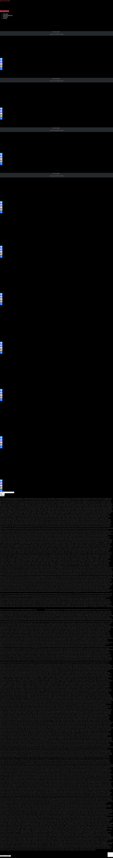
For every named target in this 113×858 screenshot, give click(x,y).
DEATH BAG (3, 571)
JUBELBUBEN (93, 662)
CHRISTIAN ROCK (87, 550)
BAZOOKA (2, 525)
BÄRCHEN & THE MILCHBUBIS (50, 522)
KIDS (12, 668)
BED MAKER (86, 525)
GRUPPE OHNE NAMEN (41, 635)
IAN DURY (25, 649)
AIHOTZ (108, 504)
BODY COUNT (34, 535)
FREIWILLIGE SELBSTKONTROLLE (57, 619)
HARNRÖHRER (57, 639)
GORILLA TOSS (12, 632)
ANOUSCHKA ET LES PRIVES (53, 512)
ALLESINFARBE (72, 507)
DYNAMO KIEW (54, 593)
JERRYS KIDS (3, 659)
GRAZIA (6, 634)
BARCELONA (43, 523)
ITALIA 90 (3, 655)
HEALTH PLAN (20, 641)
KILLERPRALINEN (50, 668)
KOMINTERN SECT (70, 672)
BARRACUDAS (52, 523)
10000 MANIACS (53, 499)
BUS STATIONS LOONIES (29, 542)
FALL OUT (61, 609)
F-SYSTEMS (94, 606)
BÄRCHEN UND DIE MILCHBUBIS (67, 522)
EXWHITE (66, 606)
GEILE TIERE (77, 625)
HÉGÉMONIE (86, 641)
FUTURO (13, 623)
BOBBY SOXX (9, 535)
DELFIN (70, 573)
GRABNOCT (46, 632)
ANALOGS (21, 509)
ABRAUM (46, 501)
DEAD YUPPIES (99, 570)
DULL (91, 591)
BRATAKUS (29, 538)
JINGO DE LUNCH (21, 660)
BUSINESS (21, 542)
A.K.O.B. (90, 499)
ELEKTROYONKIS (4, 599)
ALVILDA (45, 508)
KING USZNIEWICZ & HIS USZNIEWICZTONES (86, 669)
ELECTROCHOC (53, 598)
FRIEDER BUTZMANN (92, 619)
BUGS (62, 541)
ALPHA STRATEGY (90, 507)
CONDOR (101, 557)
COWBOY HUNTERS (19, 562)
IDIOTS (55, 649)
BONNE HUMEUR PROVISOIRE (101, 535)
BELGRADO (29, 526)
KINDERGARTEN (104, 668)
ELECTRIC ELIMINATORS (6, 598)
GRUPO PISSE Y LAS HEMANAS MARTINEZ (14, 635)
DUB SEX (75, 591)
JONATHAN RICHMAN (24, 662)
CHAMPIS (50, 548)
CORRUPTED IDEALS (47, 560)
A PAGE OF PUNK (72, 513)
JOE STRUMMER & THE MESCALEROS (41, 660)
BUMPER (89, 541)
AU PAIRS (41, 519)
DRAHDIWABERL (54, 590)
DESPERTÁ (62, 577)
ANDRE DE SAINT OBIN (96, 509)
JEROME (110, 657)
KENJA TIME (56, 667)
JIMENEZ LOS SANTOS (104, 659)
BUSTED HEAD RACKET (40, 542)
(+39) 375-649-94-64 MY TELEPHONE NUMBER (11, 498)
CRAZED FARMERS (94, 562)
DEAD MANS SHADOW (67, 570)
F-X (98, 606)
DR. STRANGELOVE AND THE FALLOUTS (14, 590)
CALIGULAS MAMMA (49, 543)
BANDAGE (2, 523)
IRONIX (51, 653)
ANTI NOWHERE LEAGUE (17, 513)
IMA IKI (18, 650)
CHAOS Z (84, 548)
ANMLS (93, 511)
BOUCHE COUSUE (52, 536)
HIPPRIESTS (92, 643)
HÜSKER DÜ (36, 648)
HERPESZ (110, 642)
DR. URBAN (42, 590)
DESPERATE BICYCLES (55, 577)
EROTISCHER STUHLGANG (16, 603)
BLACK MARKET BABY (107, 531)
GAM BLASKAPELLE (92, 623)
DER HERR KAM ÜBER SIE (99, 574)
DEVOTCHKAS (30, 578)
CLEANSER (89, 553)
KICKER (109, 667)
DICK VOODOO (75, 578)
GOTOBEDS (19, 632)
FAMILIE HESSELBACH (85, 609)
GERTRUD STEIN (82, 627)
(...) (23, 498)
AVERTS (21, 520)
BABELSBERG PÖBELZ (75, 520)
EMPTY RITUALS (16, 600)
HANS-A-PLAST (19, 639)
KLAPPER (56, 671)
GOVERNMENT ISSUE (34, 632)
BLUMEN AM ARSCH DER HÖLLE (72, 534)
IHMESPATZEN (109, 649)
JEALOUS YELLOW (25, 657)
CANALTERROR (103, 543)
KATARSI (103, 665)
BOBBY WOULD (16, 535)
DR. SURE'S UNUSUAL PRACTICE (31, 590)
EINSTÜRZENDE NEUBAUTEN (20, 596)
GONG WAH (70, 631)
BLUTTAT (110, 534)
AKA (18, 505)
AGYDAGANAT (92, 504)
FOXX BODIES (16, 618)
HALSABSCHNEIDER (61, 638)
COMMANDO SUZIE (37, 557)
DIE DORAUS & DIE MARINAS (65, 580)
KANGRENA (12, 665)
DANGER (76, 567)
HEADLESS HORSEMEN (11, 641)
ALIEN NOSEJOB (29, 507)
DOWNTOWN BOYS (65, 588)
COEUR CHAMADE (105, 555)
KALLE (71, 664)
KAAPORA (41, 664)
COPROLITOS (25, 560)
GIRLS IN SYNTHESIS (96, 628)
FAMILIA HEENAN (76, 609)
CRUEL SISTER (34, 564)
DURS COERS (9, 593)
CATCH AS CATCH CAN (35, 546)
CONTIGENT (61, 559)
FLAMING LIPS (16, 615)
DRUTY (32, 591)
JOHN (51, 660)
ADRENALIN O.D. (74, 502)
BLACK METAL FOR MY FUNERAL (8, 532)
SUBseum (5, 16)
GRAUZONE (87, 632)
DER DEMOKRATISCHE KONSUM (71, 574)
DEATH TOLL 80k (40, 571)
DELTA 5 (81, 573)
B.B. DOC (57, 520)
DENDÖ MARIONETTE (31, 574)
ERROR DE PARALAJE (31, 603)
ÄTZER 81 (9, 504)
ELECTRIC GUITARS (24, 598)
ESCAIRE (40, 603)
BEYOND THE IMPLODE (61, 528)
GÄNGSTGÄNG (56, 623)
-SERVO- (36, 498)
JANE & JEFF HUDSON (49, 656)
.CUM (39, 498)
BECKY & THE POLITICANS (59, 525)
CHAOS (75, 548)
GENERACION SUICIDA (15, 627)
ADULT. (80, 502)
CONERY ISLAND (4, 559)
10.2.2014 (3, 260)
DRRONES (19, 591)
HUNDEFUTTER (81, 648)
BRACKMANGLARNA (12, 538)
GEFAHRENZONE (54, 625)
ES (36, 603)
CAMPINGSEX (88, 543)
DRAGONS (47, 590)
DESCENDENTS (3, 577)
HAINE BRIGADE (33, 638)
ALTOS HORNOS (33, 508)
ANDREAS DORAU (69, 509)
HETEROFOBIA (17, 643)
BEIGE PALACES (8, 526)
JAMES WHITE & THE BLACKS (37, 656)
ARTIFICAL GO (7, 516)
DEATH (110, 570)
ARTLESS (26, 516)
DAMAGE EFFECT (50, 567)
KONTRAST (41, 673)
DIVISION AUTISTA (7, 587)
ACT (99, 501)
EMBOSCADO (76, 599)
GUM (12, 636)
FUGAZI (79, 621)
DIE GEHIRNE (100, 580)
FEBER (16, 612)
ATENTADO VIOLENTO (41, 518)
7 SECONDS (57, 498)
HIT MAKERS (17, 645)
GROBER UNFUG (82, 634)
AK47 (15, 505)
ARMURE (54, 515)
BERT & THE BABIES (97, 526)
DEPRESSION (47, 574)
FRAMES (51, 618)
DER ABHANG (54, 574)
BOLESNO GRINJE (72, 535)
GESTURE (89, 627)
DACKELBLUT (105, 566)
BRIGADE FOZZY (4, 539)
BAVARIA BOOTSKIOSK (105, 523)
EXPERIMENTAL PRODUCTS (105, 605)
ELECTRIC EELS (106, 596)
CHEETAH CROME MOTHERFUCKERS (80, 549)
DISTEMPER (89, 585)
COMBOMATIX (3, 557)
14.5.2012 (3, 356)
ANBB (46, 509)
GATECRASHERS (89, 624)
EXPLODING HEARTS (5, 606)
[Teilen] (56, 69)
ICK (42, 649)
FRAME (47, 618)
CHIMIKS (19, 550)
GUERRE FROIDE (87, 635)
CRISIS (69, 563)
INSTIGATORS (77, 652)
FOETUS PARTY (33, 617)
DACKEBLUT (99, 566)
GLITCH (36, 629)
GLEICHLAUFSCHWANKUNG (21, 629)
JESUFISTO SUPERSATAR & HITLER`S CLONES (37, 659)
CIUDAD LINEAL (44, 553)
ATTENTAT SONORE (93, 518)
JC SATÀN (13, 657)
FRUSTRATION (13, 621)
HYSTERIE (12, 649)
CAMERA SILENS (70, 543)
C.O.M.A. (16, 543)
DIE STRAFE (39, 583)
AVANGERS (2, 520)
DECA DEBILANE (79, 571)
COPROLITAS (19, 560)
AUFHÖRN (19, 519)
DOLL (53, 587)
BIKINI (60, 529)
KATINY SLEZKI (3, 667)
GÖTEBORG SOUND (86, 629)
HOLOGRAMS (96, 645)
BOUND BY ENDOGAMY (62, 536)
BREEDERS (56, 538)
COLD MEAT (19, 556)
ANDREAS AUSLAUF (59, 509)
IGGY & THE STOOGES (69, 649)
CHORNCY (51, 550)
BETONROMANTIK (45, 528)
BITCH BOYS (18, 531)
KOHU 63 (51, 672)
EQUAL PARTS (98, 600)
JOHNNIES (76, 660)
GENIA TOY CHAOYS (33, 627)
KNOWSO (28, 672)
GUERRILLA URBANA (96, 635)
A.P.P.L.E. (94, 499)
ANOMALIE (33, 512)
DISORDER (80, 585)
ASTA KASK (2, 518)
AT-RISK (14, 518)
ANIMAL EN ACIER (71, 511)
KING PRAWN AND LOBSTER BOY (68, 669)
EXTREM (49, 606)
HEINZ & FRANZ (9, 642)
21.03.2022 (4, 122)
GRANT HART (66, 632)
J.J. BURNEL (37, 655)
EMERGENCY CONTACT (94, 599)
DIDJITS (86, 578)
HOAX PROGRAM (36, 645)
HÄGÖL (8, 638)
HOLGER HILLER (48, 645)
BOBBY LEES (3, 535)
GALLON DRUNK (71, 623)
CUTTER (41, 566)
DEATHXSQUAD (58, 571)
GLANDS (7, 629)
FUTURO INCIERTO (20, 623)
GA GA (65, 623)
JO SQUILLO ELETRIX (55, 662)
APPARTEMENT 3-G (105, 513)
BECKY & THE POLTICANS (71, 525)
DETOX (87, 577)
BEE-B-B (91, 525)
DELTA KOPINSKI (87, 573)
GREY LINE (24, 634)
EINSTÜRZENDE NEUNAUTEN (64, 596)
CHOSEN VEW (57, 550)
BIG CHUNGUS (26, 529)
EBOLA (15, 595)
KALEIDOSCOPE (65, 664)
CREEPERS (2, 563)
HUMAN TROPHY (68, 648)
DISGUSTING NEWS (68, 585)
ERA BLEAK (104, 600)
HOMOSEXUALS (3, 646)
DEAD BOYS (15, 570)
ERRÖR (24, 603)
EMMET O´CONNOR (105, 599)
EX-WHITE (52, 605)
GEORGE (60, 627)
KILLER (19, 668)
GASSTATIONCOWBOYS (71, 624)
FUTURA (106, 621)
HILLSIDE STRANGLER (76, 643)
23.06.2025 (4, 26)
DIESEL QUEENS (32, 583)
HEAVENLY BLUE (63, 641)
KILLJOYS (75, 668)
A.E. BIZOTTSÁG (77, 499)
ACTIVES (5, 502)
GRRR (108, 634)
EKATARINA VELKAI (81, 596)
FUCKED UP (29, 621)
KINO (10, 671)
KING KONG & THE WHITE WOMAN (22, 669)
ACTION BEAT (103, 501)
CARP (43, 545)
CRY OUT (47, 564)
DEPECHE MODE (40, 574)
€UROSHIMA (34, 605)
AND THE (2, 511)
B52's (64, 520)
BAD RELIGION (20, 522)
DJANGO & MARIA (16, 587)
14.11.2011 (4, 404)
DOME (56, 587)
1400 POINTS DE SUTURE (41, 499)
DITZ (110, 585)
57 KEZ (99, 498)
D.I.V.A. (69, 566)
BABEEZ (67, 520)
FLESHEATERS (69, 615)
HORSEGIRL (67, 646)
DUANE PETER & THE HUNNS (65, 591)
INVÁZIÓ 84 (29, 653)
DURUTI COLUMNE (17, 593)
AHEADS (98, 504)
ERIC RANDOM (57, 602)
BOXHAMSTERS (85, 536)
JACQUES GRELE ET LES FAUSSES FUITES (83, 655)
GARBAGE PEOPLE (11, 624)
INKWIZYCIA (33, 652)
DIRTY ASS (94, 584)
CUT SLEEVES (35, 566)
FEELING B (30, 612)
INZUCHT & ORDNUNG (38, 653)
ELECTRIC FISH (15, 598)
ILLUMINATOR (13, 650)
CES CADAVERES (8, 548)
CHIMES (15, 550)
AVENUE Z (17, 520)
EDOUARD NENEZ (69, 595)
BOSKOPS (31, 536)
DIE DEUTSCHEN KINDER (53, 580)
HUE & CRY (29, 648)
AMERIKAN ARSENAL (67, 508)
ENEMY (34, 600)
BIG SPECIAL (41, 529)
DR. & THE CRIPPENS (77, 588)
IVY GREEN (21, 655)
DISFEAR (62, 585)
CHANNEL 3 (70, 548)
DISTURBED (106, 585)
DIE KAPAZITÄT (41, 581)
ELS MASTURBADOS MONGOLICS (36, 599)
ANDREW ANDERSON (107, 509)
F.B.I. (100, 606)
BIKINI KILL (77, 529)
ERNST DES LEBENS (4, 603)
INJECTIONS (26, 652)
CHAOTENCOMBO (91, 548)
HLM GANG (28, 645)
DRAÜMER (64, 590)
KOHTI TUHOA (45, 672)
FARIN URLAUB (32, 611)
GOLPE (61, 631)
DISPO (84, 585)
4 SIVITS (49, 498)
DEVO (25, 578)
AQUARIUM (7, 515)
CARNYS (40, 545)
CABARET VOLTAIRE (24, 543)
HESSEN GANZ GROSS (8, 643)
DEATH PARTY (15, 571)
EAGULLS (81, 593)
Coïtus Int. (9, 556)
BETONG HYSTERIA (36, 528)
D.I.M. (65, 566)
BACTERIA (97, 520)
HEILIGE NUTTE (93, 641)
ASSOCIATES (104, 516)
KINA (99, 668)
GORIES (99, 631)
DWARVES (42, 593)
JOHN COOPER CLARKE (58, 660)
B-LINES (52, 520)
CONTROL (96, 559)
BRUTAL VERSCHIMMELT (21, 541)
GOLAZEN (31, 631)
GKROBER (2, 629)
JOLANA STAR (16, 662)
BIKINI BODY (65, 529)
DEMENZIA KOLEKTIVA (5, 574)
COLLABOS (67, 556)
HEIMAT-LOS (105, 641)
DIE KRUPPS (65, 581)
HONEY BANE (11, 646)
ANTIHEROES (3, 513)
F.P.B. (1, 609)
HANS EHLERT (27, 639)
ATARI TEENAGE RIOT (30, 518)
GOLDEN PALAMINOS (39, 631)
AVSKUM (32, 520)
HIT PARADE (23, 645)
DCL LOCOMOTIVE (95, 569)
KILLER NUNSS (41, 668)
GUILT (1, 636)
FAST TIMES (68, 611)
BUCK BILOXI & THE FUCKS (49, 541)
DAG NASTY (18, 567)
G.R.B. (42, 623)
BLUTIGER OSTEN (98, 534)
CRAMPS (51, 562)
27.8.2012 (3, 308)
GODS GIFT (79, 629)
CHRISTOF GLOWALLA (97, 550)
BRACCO (5, 538)
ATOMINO (67, 518)
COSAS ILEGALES (66, 560)
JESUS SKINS (86, 659)
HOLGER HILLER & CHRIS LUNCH (59, 645)
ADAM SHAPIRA (32, 502)
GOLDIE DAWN (56, 631)
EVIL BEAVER (40, 605)
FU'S (25, 621)
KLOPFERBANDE (4, 672)
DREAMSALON (75, 590)
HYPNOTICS (101, 648)
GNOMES (71, 629)
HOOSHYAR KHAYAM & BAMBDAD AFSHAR (32, 646)
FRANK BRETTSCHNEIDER (71, 618)
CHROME (7, 552)
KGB (104, 667)
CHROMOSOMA (13, 552)
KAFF (53, 664)
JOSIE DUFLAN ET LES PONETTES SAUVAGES (40, 662)
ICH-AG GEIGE (33, 649)
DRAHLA (60, 590)
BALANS (103, 522)
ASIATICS (64, 516)
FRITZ (99, 619)
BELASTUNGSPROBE (16, 526)
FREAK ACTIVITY (17, 619)
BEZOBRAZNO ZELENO (72, 528)
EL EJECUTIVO (81, 598)
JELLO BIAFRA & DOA (42, 657)
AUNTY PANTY (35, 519)
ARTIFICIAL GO (14, 516)
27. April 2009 (5, 451)
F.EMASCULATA (109, 606)
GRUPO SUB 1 (27, 635)
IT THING (17, 655)
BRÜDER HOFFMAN (73, 539)
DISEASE (57, 585)
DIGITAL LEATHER (37, 584)
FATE (89, 611)
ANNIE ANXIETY (27, 512)
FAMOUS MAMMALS (9, 611)
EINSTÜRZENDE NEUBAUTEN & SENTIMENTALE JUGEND (44, 596)
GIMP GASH (52, 628)
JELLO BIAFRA (33, 657)
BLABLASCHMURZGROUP (40, 531)
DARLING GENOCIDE (108, 567)
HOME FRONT (102, 645)
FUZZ (26, 623)
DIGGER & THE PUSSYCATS (26, 584)
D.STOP (83, 566)
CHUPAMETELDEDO (59, 552)
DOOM (97, 587)
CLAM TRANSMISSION (76, 553)
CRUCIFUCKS (28, 564)
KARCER (51, 665)
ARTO (30, 516)
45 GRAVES (88, 498)
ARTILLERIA (21, 516)
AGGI (55, 504)
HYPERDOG (96, 648)
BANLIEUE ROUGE (19, 523)
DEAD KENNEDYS (50, 570)
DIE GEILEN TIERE (107, 580)
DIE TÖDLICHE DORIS (62, 583)
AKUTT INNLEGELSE (26, 505)
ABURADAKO (60, 501)
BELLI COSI (40, 526)
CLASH (84, 553)
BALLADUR (108, 522)
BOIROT (59, 535)
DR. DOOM (84, 588)
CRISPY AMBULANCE (83, 563)
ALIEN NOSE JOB (21, 507)
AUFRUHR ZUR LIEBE (27, 519)
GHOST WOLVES (10, 628)
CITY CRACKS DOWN (30, 553)
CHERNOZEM (102, 549)
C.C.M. (99, 542)
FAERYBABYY (23, 609)
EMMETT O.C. (3, 600)
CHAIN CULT (17, 548)
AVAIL (109, 519)
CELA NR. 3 (95, 546)
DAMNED (60, 567)
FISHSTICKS (79, 614)
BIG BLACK (4, 530)
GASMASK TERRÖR (55, 624)
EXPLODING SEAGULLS (15, 606)
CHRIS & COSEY (64, 550)
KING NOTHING (42, 669)
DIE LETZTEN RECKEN (83, 581)
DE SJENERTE (25, 577)
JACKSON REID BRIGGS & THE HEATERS (64, 655)
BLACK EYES (84, 531)
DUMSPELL (103, 591)
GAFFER (62, 623)
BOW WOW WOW (78, 536)
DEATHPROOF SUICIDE (30, 571)
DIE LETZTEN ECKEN (73, 581)
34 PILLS (73, 498)
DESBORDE (109, 576)
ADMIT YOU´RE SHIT (50, 502)
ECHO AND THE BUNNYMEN (36, 595)
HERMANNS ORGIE (98, 642)
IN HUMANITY (20, 652)
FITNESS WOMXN (91, 614)
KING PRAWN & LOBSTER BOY (53, 669)
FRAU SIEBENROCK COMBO (6, 619)
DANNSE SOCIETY (93, 567)
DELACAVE (65, 573)
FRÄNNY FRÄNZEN (40, 618)
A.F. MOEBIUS (85, 499)
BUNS (106, 541)
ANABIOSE (9, 509)
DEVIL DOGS (11, 578)
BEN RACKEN (47, 526)
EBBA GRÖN (11, 595)
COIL (5, 556)
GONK (74, 631)
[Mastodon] (56, 61)
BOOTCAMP (3, 536)
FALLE (56, 609)
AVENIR (12, 520)
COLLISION (89, 556)
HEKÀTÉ (23, 642)
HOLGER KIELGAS (72, 645)
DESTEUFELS (69, 577)
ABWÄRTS (67, 501)
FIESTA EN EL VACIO (34, 614)
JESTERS (13, 659)
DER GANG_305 (89, 574)
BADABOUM (103, 520)
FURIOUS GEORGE (100, 621)
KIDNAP (9, 668)
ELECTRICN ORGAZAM (34, 598)
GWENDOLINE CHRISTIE (81, 636)
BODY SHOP (46, 535)
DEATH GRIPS (9, 571)
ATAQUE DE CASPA (20, 518)
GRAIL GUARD (52, 632)
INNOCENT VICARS (46, 652)
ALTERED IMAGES (4, 508)
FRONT (111, 619)
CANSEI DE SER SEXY (5, 545)
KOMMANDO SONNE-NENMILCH (81, 672)
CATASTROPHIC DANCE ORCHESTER (20, 546)
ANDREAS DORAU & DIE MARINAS (83, 509)
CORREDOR (39, 560)
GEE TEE (37, 625)
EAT (3, 595)
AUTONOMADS (94, 519)
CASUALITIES (107, 545)
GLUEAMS (66, 629)
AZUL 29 (48, 520)
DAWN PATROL (82, 569)
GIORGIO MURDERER (71, 628)
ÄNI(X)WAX (89, 502)
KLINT (100, 671)
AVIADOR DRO (26, 520)
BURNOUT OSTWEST (7, 542)
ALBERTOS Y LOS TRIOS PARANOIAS (74, 505)
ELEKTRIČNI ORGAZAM (90, 598)
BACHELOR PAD (91, 520)
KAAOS (37, 664)
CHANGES (65, 548)
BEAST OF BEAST (25, 525)
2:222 (45, 498)
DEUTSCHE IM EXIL (102, 577)
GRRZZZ (2, 635)
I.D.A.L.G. (21, 649)
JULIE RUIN (13, 664)
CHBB (48, 549)
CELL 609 (100, 546)
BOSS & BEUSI (36, 536)
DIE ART (19, 580)
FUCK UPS (57, 621)
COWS (25, 562)
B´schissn (96, 542)
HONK (15, 646)
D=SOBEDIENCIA (92, 566)
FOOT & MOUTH (69, 617)
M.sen (19, 311)
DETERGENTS (82, 577)
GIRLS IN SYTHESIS (106, 628)
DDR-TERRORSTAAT (106, 569)
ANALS (25, 509)
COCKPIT (73, 555)
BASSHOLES (78, 523)
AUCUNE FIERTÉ (104, 518)
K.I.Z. (34, 664)
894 (26, 499)
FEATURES (11, 612)
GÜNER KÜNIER (64, 635)
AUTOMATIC (82, 519)
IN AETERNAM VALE (52, 650)
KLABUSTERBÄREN (48, 671)
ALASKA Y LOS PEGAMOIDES (59, 505)
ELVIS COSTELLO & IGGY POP (60, 599)
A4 (101, 499)
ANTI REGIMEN (32, 513)
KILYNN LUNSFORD (86, 668)
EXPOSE (28, 606)
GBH (24, 625)
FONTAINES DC (61, 617)
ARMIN (50, 515)
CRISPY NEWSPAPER (93, 563)
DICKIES (58, 578)
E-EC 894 (68, 593)
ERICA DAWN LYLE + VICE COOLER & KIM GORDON (42, 602)
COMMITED (45, 557)
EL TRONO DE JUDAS (48, 599)
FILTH (43, 614)
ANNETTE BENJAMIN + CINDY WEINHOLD (13, 512)
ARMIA (47, 515)
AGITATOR (70, 504)
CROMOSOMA (3, 564)
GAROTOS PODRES (27, 624)
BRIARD (78, 538)
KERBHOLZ (70, 667)
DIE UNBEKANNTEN (96, 583)
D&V (55, 566)
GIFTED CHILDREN (39, 628)
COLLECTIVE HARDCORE (81, 556)
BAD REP (26, 522)
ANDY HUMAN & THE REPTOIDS (20, 511)
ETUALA (29, 605)
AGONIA (86, 504)
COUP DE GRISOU (107, 560)
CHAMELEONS (43, 548)
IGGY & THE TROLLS (79, 649)
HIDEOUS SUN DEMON (57, 643)
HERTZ (1, 643)
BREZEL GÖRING (72, 538)
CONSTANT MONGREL (53, 559)
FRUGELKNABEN (4, 621)
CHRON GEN (27, 552)
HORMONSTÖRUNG (51, 646)
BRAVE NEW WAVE (43, 538)
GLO (46, 629)
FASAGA (41, 611)
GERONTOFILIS (74, 627)
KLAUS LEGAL (69, 671)
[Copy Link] (56, 66)
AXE (45, 520)
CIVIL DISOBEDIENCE (53, 553)
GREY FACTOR (18, 634)
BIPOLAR (2, 531)
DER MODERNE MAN (12, 576)
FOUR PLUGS (9, 618)
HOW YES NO (23, 648)
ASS (80, 516)
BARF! (47, 523)
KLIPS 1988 (104, 671)
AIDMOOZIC (103, 504)
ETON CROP (24, 605)
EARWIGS (96, 593)
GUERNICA (79, 635)
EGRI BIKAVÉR (6, 596)
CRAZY (101, 562)
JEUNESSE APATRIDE (94, 659)
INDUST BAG (96, 650)
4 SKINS (53, 498)
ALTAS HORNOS (109, 507)
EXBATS (57, 605)
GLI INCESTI (31, 629)
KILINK (15, 668)
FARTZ (37, 611)
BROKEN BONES (44, 539)
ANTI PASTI (26, 513)
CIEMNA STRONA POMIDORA (98, 552)
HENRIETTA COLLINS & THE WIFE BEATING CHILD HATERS (65, 642)
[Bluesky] (56, 59)
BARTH (68, 523)
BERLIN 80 (60, 526)
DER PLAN (23, 576)
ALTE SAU (27, 508)
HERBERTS (82, 642)
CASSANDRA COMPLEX (83, 545)
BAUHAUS (97, 523)
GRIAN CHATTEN (39, 634)
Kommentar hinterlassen (22, 29)
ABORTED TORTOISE (29, 501)
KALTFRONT (96, 664)
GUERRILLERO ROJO (106, 635)
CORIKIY (30, 560)
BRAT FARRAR (35, 538)
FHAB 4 (24, 614)
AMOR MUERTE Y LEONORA (81, 508)
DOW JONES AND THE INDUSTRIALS (52, 588)
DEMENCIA (98, 573)
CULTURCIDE (102, 564)
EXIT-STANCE (77, 605)
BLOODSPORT (28, 534)
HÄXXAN (17, 638)
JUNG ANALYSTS (20, 664)
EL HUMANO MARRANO (22, 599)
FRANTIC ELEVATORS (91, 618)
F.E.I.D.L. (103, 606)
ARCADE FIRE (26, 515)
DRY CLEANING (38, 591)
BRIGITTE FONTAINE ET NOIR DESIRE (16, 539)
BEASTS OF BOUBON (34, 525)
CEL (91, 546)
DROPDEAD (14, 591)
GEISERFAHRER (107, 625)
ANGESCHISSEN (47, 511)
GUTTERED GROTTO (46, 636)
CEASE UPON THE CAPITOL (72, 546)
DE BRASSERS (65, 571)
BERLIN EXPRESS (67, 526)
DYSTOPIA (63, 593)
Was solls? (5, 14)
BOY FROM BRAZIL (103, 536)
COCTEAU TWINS (87, 555)
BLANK (66, 532)
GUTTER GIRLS (54, 636)
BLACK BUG (71, 531)
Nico (21, 219)
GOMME (65, 631)
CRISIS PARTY (74, 563)
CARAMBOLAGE (25, 545)
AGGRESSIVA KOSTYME (62, 504)
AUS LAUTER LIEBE (56, 519)
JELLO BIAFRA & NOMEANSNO (54, 657)
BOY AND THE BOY (94, 536)
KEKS (30, 667)
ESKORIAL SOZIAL (71, 603)
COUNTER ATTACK (98, 560)
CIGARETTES (108, 552)
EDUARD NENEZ (77, 595)
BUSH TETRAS (15, 542)
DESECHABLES (10, 577)
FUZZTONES (30, 623)
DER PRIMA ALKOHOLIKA (33, 576)
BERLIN (56, 526)
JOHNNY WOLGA (82, 660)
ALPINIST (103, 507)
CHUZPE (89, 552)
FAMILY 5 (93, 609)
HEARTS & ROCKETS (45, 641)
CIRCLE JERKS (8, 553)
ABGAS (22, 501)
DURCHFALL (3, 593)
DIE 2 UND (90, 578)
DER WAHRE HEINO (102, 576)
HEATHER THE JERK (54, 641)
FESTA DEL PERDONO (9, 614)
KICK (106, 667)
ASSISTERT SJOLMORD (95, 516)
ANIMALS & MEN (80, 511)
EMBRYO (87, 599)
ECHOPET (45, 595)
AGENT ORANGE (39, 504)
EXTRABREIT (44, 606)
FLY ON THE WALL (21, 617)
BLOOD (12, 534)
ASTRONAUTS (9, 518)
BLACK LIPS (98, 531)
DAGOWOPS (24, 567)
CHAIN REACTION (24, 548)
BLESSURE (94, 532)
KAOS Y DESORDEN (30, 665)
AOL (68, 513)
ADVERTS (84, 502)
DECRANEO (106, 571)
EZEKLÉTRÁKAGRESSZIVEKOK (80, 606)
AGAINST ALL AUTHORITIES (17, 504)
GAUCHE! (95, 624)
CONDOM (97, 557)
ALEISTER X (86, 505)
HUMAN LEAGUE (51, 648)
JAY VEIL (6, 657)
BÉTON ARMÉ (21, 528)
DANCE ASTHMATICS (69, 567)
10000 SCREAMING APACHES (64, 499)
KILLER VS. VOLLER (59, 668)
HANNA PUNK (11, 639)
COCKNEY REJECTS (65, 555)
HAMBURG (68, 638)
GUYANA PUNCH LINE (64, 636)
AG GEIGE (51, 504)
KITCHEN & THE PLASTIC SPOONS (20, 671)
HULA (45, 648)
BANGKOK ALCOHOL (10, 523)
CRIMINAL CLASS (54, 563)
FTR (23, 621)
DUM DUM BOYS (97, 591)
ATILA (47, 518)
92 (101, 498)
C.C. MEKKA (104, 542)
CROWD (9, 564)
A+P (72, 499)
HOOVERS (44, 646)
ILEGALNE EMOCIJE (4, 650)
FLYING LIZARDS (12, 617)
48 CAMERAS (94, 498)
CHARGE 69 (12, 549)
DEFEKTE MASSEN (31, 573)
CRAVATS (88, 562)
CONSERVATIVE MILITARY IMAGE (29, 559)
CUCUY (70, 564)
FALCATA (35, 609)
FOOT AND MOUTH (77, 617)
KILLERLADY (35, 668)
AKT (20, 505)
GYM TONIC (103, 636)
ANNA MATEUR (106, 511)
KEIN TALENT (25, 667)
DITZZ (1, 587)
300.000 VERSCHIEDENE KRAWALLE (14, 499)
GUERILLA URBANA (72, 635)
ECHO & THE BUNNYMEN (23, 595)
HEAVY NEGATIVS (79, 641)
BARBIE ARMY (36, 523)
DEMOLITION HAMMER (20, 574)
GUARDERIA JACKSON (55, 635)
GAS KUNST (48, 624)
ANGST (62, 511)
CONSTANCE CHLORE (42, 559)
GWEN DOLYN (90, 636)
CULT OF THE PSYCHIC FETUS (92, 564)
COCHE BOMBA (51, 555)
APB (78, 513)
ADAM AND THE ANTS (24, 502)
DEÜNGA (92, 577)
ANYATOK (61, 513)
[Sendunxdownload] (5, 243)
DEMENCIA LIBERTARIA (107, 573)
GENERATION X (24, 627)
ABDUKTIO (7, 501)
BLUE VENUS (61, 534)
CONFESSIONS (11, 559)
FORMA (84, 617)
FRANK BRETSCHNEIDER (59, 618)
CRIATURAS (24, 563)
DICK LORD (63, 578)
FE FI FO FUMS (45, 612)
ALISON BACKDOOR (51, 507)
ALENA (99, 505)
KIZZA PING (39, 671)
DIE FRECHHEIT (93, 580)
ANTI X (44, 513)
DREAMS (70, 590)
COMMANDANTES (21, 557)
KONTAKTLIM (35, 673)
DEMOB (13, 574)
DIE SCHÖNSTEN (24, 583)
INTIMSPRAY (22, 653)
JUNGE (25, 664)
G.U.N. (45, 623)
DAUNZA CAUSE (47, 569)
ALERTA (103, 505)
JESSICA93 (8, 659)
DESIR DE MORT (18, 577)
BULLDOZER (75, 541)
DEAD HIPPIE (42, 570)
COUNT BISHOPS (89, 560)
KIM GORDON (94, 668)
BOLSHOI (79, 535)
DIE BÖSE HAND (30, 580)
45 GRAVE (83, 498)
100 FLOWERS (105, 498)
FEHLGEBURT (60, 612)
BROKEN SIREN (51, 539)
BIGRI (36, 529)
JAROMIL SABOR (97, 656)
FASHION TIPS (47, 611)
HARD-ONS (51, 639)
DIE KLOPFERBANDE (50, 581)
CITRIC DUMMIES (21, 553)
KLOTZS (10, 672)
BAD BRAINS (7, 522)
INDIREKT (91, 650)
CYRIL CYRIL (46, 566)
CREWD (15, 563)
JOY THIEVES (76, 662)
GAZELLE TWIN (19, 625)
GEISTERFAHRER (4, 627)
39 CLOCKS (77, 498)
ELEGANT (75, 598)
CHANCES (54, 548)
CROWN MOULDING (20, 564)
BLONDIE (8, 534)
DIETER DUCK (45, 583)
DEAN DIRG (106, 570)
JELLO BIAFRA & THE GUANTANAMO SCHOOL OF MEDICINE (76, 657)
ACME (96, 501)
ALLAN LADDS (65, 507)
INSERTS (72, 652)
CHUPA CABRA (42, 552)
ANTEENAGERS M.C (65, 512)
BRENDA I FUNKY (64, 538)
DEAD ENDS (30, 570)
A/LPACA (98, 499)
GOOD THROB (79, 631)
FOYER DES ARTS (23, 618)
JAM (107, 655)
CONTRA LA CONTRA (83, 559)
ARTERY (90, 515)
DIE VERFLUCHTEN (106, 583)
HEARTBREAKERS (35, 641)
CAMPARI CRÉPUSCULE (79, 543)
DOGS (51, 587)
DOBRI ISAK (23, 587)
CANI (109, 543)
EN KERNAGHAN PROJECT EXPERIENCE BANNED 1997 (49, 600)
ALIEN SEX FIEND (37, 507)
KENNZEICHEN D (63, 667)
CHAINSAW (31, 548)
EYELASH (71, 606)
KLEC (80, 671)
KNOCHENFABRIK (21, 672)
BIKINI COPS (71, 529)
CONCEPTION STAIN (74, 557)
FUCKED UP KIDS (36, 621)
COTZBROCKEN (81, 560)
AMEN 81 (54, 508)
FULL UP (84, 621)
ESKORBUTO (64, 603)
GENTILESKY (51, 627)
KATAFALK (98, 665)
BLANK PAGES (72, 532)
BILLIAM (82, 529)
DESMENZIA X (32, 577)
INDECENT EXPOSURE (78, 650)
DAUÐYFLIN (24, 569)
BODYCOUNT (40, 535)
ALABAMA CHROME (36, 505)
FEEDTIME (25, 612)
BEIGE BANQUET (104, 525)
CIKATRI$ (2, 553)
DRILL (97, 590)
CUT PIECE (29, 566)
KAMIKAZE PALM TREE (104, 664)
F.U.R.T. (4, 609)
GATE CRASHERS (81, 624)
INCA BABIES (60, 650)
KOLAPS (55, 672)
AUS (45, 519)
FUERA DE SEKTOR (64, 621)
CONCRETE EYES (83, 557)
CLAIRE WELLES (62, 553)
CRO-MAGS (105, 563)
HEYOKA (31, 643)
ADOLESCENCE (59, 502)
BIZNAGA (27, 531)
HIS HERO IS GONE (105, 643)
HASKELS (70, 639)
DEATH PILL (22, 571)
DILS (49, 584)
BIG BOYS (20, 529)
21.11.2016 (4, 216)
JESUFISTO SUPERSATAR (21, 659)
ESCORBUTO (55, 603)
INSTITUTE (83, 652)
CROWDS (13, 564)
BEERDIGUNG (96, 525)
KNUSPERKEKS (33, 672)
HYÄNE (91, 648)
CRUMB (40, 564)
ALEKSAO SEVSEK (93, 505)
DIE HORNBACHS (34, 581)
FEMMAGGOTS (95, 612)
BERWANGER (7, 528)
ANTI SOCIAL (40, 513)
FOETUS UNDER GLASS (43, 617)
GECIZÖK (28, 625)
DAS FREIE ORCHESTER (9, 569)
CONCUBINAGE (90, 557)
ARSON (79, 515)
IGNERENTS (103, 649)
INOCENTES (54, 652)
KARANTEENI (45, 665)
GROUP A (104, 634)
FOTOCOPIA (107, 617)
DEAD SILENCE (84, 570)
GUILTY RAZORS (7, 636)
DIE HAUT (27, 581)
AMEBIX (49, 508)
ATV (99, 518)
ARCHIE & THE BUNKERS (35, 515)
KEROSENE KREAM (87, 667)
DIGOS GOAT (44, 584)
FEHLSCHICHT (67, 612)
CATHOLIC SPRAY (45, 546)
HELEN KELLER (29, 642)
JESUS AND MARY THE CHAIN (55, 659)
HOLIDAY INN (89, 645)
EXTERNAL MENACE (35, 606)
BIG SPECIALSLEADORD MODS (51, 529)
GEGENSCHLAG (61, 625)
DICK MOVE (69, 578)
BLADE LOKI (44, 532)
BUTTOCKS (62, 542)
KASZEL (94, 665)
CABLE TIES (34, 543)
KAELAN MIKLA (48, 664)
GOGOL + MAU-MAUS (96, 629)
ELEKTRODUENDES (101, 598)
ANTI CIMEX (99, 512)
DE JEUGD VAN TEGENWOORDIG (55, 573)
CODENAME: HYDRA (96, 555)
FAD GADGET (16, 609)
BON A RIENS (91, 535)
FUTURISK (8, 623)
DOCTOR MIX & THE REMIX (32, 587)
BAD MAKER (14, 522)
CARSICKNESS (63, 545)
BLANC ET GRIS (61, 532)
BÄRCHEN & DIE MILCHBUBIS (36, 522)
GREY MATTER (30, 634)
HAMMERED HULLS (76, 638)
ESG (59, 603)
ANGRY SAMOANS (56, 511)
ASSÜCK (109, 516)
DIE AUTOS (23, 580)
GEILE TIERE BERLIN (85, 625)
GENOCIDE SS (44, 627)
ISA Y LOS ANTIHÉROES (65, 653)
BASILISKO (72, 523)
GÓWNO (41, 632)
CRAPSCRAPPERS (60, 562)
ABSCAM (50, 501)
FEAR (110, 611)
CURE (12, 566)
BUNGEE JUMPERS (95, 541)
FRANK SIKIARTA (82, 618)
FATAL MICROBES (84, 611)
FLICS (74, 615)
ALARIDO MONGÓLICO (46, 505)
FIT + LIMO (84, 614)
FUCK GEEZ (43, 621)
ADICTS (44, 502)
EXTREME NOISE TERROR (58, 606)
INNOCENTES (39, 652)
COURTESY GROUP (4, 562)
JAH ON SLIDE (96, 655)
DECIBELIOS (94, 571)
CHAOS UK (79, 548)
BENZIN (52, 526)
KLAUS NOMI (76, 671)
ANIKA (65, 511)
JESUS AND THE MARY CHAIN (69, 659)
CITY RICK (37, 553)
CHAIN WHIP (37, 548)
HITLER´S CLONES (9, 645)
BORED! (8, 536)
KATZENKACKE (11, 667)
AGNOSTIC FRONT (80, 504)
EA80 (75, 593)
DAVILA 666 (66, 569)
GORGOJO (95, 631)
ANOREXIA (44, 512)
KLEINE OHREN (95, 671)
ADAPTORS (39, 502)
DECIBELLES (101, 571)
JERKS (106, 657)
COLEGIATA (42, 556)
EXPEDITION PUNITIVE (88, 605)
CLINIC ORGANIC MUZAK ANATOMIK (100, 553)
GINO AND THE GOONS (60, 628)
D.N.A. (72, 566)
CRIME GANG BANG (35, 563)
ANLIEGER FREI (88, 511)
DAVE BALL (54, 569)
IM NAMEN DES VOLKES (26, 650)
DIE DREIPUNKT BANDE (78, 580)
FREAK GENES (30, 619)
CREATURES (106, 562)
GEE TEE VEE (42, 625)
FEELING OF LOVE (37, 612)
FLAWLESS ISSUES (35, 615)
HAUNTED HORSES (98, 639)
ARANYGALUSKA (19, 515)
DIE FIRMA (86, 580)
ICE (29, 649)
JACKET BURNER (45, 655)
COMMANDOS (29, 557)
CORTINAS (59, 560)
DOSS (8, 588)
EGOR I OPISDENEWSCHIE (102, 595)
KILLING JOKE (68, 668)
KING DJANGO (10, 669)
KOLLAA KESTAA (61, 672)
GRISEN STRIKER (66, 634)
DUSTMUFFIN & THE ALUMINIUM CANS (31, 593)
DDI (101, 569)
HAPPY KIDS (42, 639)
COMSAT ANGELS (52, 557)
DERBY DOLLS (60, 574)
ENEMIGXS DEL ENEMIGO (26, 600)
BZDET (92, 542)
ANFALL (29, 511)
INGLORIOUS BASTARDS (11, 652)
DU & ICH (56, 591)
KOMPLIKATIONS (26, 673)
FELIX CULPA (74, 612)
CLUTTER (9, 555)
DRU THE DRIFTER (26, 591)
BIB (87, 528)
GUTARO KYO (26, 636)
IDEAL (52, 649)
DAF (14, 567)
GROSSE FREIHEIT (98, 634)
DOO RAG (101, 587)
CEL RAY (105, 546)
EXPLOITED (23, 606)
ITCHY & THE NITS (10, 655)
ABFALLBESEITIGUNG (15, 501)
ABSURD (55, 501)
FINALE (46, 614)
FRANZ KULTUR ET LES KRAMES (104, 618)
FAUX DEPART (100, 611)
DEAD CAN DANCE (22, 570)
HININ (88, 643)
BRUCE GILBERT (64, 539)
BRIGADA (82, 538)
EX (44, 605)
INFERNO (107, 650)
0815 (24, 499)
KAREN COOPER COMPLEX (59, 665)
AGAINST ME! (28, 504)
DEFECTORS (19, 573)
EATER (6, 595)
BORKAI (12, 536)
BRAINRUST (20, 538)
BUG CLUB (58, 541)
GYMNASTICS (97, 636)
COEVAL (2, 556)
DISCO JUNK (35, 585)
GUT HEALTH (38, 636)
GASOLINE (62, 624)
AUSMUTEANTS (65, 519)
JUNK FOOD (30, 664)
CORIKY (34, 560)
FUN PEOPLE (92, 621)
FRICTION (79, 619)
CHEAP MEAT (53, 549)
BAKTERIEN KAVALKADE (95, 522)
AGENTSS (45, 504)
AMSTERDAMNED (103, 508)
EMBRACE (81, 599)
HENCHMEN (49, 642)
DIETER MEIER (52, 583)
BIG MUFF (32, 529)
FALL (41, 609)
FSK (21, 621)
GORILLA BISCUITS (4, 632)
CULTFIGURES (81, 564)
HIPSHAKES (98, 643)
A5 (103, 499)
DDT (1, 570)
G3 (47, 623)
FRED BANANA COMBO (39, 619)
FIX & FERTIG (99, 614)
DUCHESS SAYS (80, 591)
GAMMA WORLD (101, 623)
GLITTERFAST (41, 629)
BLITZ (98, 532)
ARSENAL (62, 515)
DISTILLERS (95, 585)
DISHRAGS (75, 585)
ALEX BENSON (9, 507)
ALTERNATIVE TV (13, 508)
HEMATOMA (43, 642)
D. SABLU (79, 566)
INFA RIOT (102, 650)
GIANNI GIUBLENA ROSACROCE (27, 628)
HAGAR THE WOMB (24, 638)
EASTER (106, 593)
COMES (9, 557)
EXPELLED (96, 605)
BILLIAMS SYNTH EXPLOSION (91, 529)
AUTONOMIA (101, 519)
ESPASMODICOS (79, 603)
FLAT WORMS (27, 615)
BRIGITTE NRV (29, 539)
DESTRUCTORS (75, 577)
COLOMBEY (96, 556)
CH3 (13, 548)
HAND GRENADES (99, 638)
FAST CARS (63, 611)
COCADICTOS (44, 555)
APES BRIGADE (82, 513)
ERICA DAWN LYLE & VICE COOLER (21, 602)
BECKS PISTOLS (48, 525)
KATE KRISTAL (109, 665)
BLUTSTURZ (105, 534)
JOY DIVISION (68, 662)
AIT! (13, 505)
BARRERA (63, 523)
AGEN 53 (33, 504)
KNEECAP (14, 672)
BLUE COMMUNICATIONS (45, 534)
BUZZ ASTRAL (68, 542)
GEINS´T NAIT (100, 625)
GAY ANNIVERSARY (102, 624)
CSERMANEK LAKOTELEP (55, 564)
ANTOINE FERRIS (50, 513)
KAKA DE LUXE (58, 664)
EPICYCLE (74, 600)
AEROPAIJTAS (103, 502)
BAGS (79, 522)
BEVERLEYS (53, 528)
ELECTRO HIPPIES (61, 598)
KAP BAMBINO (38, 665)
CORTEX (54, 560)
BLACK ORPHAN (20, 532)
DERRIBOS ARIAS (43, 576)
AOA (65, 513)
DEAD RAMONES (76, 570)
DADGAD (10, 567)
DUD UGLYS (87, 591)
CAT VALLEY (52, 546)
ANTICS (109, 512)
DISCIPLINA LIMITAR (22, 585)
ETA (14, 605)
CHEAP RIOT (60, 549)
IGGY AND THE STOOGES (89, 649)
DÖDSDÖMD (42, 587)
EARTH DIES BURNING (88, 593)
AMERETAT (59, 508)
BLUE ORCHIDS (54, 534)
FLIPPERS (95, 615)
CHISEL (35, 550)
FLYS (26, 617)
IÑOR (68, 652)
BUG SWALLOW (67, 541)
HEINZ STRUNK (17, 642)
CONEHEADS (107, 557)
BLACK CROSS (77, 531)
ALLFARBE (79, 507)
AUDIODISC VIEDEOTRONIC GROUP (8, 519)
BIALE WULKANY (82, 528)
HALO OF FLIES (52, 638)
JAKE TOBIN (102, 655)
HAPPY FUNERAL (35, 639)
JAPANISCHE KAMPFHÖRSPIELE (70, 656)
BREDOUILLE (51, 538)
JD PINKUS (18, 657)
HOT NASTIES (95, 646)
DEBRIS (70, 571)
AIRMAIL (9, 505)
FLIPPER (91, 615)
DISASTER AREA (7, 585)
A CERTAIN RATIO (85, 501)
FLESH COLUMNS (55, 615)
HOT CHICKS (73, 646)
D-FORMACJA (59, 566)
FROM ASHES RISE (105, 619)
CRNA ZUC (100, 563)
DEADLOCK (59, 570)
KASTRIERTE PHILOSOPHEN (85, 665)
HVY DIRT (87, 648)
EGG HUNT (93, 595)
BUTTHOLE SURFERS (53, 542)
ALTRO (38, 508)
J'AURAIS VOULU (31, 655)
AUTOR (106, 519)
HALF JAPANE (40, 638)
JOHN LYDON (68, 660)
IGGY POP (98, 649)
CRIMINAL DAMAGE (63, 563)
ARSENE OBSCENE (69, 515)
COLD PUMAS (25, 556)
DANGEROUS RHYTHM (83, 567)
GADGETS (51, 623)
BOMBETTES (84, 535)
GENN (39, 627)
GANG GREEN (108, 623)
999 (28, 499)
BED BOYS (80, 525)
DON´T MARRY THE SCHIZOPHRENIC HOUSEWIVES (84, 587)
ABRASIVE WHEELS (38, 501)
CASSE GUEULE (93, 545)
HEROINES (105, 642)
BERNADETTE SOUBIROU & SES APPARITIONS (82, 526)
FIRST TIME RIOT (72, 614)
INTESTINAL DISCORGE (13, 653)
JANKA (61, 656)
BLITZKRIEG (103, 532)
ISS (108, 653)
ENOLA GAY (64, 600)
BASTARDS (87, 523)
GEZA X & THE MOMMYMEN (98, 627)
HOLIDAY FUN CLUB (81, 645)
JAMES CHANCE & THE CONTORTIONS (21, 656)
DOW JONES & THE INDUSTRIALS (36, 588)
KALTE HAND (90, 664)
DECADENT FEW (87, 571)
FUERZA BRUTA (72, 621)
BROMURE (57, 539)
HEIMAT (99, 641)
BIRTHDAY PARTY (10, 531)
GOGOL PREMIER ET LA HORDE (21, 631)
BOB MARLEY (24, 535)
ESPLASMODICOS (93, 603)
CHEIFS (90, 549)
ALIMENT (44, 507)
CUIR (76, 564)
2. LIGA (42, 498)
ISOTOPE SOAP (104, 653)
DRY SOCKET (51, 591)
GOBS (75, 629)
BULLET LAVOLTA (82, 541)
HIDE (50, 643)
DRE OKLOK (86, 590)
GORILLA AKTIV (105, 631)
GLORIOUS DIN (57, 629)
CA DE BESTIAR (40, 543)
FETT (16, 614)
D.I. (63, 566)
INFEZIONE (2, 652)
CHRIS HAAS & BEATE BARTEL (75, 550)
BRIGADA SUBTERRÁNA (103, 538)
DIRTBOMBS (79, 584)
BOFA (50, 535)
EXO (81, 605)
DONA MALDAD (62, 587)
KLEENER (84, 671)
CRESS (6, 563)
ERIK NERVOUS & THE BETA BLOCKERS (97, 602)
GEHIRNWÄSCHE (70, 625)
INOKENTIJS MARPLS (62, 652)
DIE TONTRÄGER (73, 583)
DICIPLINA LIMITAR (45, 578)
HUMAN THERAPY (60, 648)
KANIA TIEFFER (19, 665)
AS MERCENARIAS (74, 516)
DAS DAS (2, 569)
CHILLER (10, 550)
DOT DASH (11, 588)
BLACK (47, 531)
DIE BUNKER (44, 580)
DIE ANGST (14, 580)
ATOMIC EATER (61, 518)
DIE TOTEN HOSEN (81, 583)
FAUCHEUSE (94, 611)
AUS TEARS (71, 519)
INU (26, 653)
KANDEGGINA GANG (4, 665)
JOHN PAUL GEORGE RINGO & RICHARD (96, 660)
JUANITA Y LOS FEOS (84, 662)
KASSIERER (76, 665)
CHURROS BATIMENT (82, 552)
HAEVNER (12, 638)
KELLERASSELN (35, 667)
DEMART (94, 573)
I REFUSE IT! (46, 653)
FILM (40, 614)
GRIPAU (55, 634)
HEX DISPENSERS (25, 643)
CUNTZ (5, 566)
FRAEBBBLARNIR (32, 618)
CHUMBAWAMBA (35, 552)
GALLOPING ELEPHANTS (81, 623)
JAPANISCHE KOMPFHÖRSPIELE (85, 656)
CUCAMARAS (65, 564)
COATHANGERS (29, 555)
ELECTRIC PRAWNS (44, 598)
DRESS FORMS (92, 590)
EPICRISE (70, 600)
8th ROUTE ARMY (65, 498)
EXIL (72, 605)
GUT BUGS (32, 636)
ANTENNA (72, 512)
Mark (15, 29)
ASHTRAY (59, 516)
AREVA (43, 515)
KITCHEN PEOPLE (32, 671)
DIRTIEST (84, 584)
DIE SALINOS (17, 583)
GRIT (71, 634)
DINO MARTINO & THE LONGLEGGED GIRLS (60, 584)
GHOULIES (16, 628)
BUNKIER (102, 541)
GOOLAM (85, 631)
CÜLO (73, 564)
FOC (29, 617)
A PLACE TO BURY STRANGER (93, 513)
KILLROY (80, 668)
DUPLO (108, 591)
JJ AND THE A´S (28, 660)
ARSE (58, 515)
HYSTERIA (107, 648)
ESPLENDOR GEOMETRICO (104, 603)
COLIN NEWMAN (53, 556)
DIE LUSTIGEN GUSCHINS (94, 581)
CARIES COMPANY (33, 545)
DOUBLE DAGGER (19, 588)
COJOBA (14, 556)
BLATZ (77, 532)
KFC (101, 667)
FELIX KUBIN (80, 612)
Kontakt (5, 18)
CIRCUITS (14, 553)
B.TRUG (61, 520)
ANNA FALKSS (99, 511)
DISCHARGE (14, 585)
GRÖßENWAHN (90, 634)
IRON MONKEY (56, 653)
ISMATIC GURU (76, 653)
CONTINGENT (67, 559)
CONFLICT (18, 559)
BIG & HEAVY (92, 528)
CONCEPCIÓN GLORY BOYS (62, 557)
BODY (28, 535)
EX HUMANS (68, 605)
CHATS (45, 549)
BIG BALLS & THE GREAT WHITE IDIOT (104, 528)
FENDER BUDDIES (104, 612)
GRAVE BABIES (95, 632)
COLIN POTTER (60, 556)
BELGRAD (24, 526)
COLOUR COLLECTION (105, 556)
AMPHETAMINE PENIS (94, 508)
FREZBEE (74, 619)
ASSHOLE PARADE (85, 516)
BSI (37, 541)
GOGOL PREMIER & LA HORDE (7, 631)
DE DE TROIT (8, 573)
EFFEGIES (88, 595)
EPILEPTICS (80, 600)
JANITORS (57, 656)
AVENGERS (7, 520)
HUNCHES (74, 648)
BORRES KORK (24, 536)
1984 (48, 499)
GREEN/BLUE (11, 634)
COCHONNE (58, 555)
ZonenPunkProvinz (8, 15)
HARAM (47, 639)
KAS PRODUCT (69, 665)
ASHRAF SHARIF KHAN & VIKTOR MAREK (47, 516)
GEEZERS (47, 625)
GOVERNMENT (25, 632)
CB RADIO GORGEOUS (60, 546)
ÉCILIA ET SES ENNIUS (53, 595)
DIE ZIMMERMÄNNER (14, 584)
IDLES (59, 649)
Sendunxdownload (4, 339)
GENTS (56, 627)
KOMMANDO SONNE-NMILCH (96, 672)
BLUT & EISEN (90, 534)
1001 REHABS (32, 499)
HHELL (35, 643)
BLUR (81, 534)
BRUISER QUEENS (104, 539)
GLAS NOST (12, 629)
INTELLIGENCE (97, 652)
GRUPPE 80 (33, 635)
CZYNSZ (51, 566)
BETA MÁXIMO (13, 528)
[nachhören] (3, 221)
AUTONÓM (87, 519)
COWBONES (12, 562)
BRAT (24, 538)
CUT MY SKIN (23, 566)
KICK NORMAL (3, 668)
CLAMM (69, 553)
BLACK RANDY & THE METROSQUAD (32, 532)
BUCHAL (40, 541)
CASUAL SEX (3, 546)
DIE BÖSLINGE (37, 580)
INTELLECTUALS (90, 652)
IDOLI (62, 649)
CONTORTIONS (74, 559)
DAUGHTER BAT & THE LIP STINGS (35, 569)
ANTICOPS (105, 512)
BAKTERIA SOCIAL (85, 522)
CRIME (29, 563)
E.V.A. (71, 593)
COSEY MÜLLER (74, 560)
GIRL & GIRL (79, 628)
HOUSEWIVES (101, 646)
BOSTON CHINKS (44, 536)
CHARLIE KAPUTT (39, 549)
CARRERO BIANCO (55, 545)
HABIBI (4, 638)
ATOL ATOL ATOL (53, 518)
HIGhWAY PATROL (66, 643)
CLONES (5, 555)
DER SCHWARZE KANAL (76, 576)
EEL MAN (84, 595)
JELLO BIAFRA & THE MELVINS (97, 657)
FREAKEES (24, 619)
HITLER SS (2, 645)
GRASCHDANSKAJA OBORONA (77, 632)
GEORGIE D (64, 627)
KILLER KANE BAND (27, 668)
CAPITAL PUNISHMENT (15, 545)
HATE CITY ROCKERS (80, 639)
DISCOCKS (29, 585)
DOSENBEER (107, 587)
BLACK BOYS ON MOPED (62, 531)
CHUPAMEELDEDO (50, 552)
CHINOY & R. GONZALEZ (27, 550)
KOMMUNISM (18, 673)
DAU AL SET (18, 569)
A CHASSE (92, 501)
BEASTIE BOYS (17, 525)
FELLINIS (90, 612)
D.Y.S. (86, 566)
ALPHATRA (97, 507)
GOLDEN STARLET (48, 631)
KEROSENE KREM (96, 667)
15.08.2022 (4, 73)
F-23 (90, 606)
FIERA (28, 614)
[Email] (56, 64)
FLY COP (6, 617)
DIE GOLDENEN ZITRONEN (18, 581)
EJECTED (74, 596)
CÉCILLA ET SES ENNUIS (84, 546)
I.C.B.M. (16, 649)
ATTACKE (77, 518)
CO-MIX (24, 555)
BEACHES (11, 525)
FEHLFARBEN (53, 612)
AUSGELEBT (49, 519)
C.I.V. (1, 543)
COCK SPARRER (79, 555)
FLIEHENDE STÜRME (82, 615)
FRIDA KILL (84, 619)
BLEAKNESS (89, 532)
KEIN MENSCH (18, 667)
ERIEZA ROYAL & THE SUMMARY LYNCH (71, 602)
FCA (105, 611)
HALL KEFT (46, 638)
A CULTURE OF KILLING (12, 502)
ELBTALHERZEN (90, 596)
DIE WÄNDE (6, 584)
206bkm (3, 499)
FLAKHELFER (10, 615)
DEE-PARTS (13, 573)
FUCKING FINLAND (50, 621)
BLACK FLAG (92, 531)
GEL (9, 627)
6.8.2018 (3, 168)
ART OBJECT (35, 516)
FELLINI (85, 612)
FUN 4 (88, 621)
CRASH (66, 562)
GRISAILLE (59, 634)
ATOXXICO (72, 518)
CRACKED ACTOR (44, 562)
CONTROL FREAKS (103, 559)
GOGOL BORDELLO (105, 629)
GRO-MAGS (75, 634)
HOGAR (41, 645)
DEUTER (96, 577)
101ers (110, 498)
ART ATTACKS (85, 515)
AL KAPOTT (59, 507)
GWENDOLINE (72, 636)
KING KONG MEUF (34, 669)
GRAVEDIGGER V (103, 632)
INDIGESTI (86, 650)
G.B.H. (34, 623)
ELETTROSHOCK (12, 599)
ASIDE (68, 516)
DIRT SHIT (89, 584)
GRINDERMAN (49, 634)
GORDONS (90, 631)
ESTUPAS (11, 605)
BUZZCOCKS (75, 542)
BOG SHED (54, 535)
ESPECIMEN (86, 603)
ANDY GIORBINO (8, 511)
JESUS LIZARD (79, 659)
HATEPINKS (88, 639)
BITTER (23, 531)
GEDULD (32, 625)
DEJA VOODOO (44, 573)
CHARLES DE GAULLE (20, 549)
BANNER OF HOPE (28, 523)
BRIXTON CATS (36, 539)
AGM (74, 504)
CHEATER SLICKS (67, 549)
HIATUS (39, 643)
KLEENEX (89, 671)
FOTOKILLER (3, 618)
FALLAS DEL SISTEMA (50, 609)
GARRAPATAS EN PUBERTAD (38, 624)
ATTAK (81, 518)
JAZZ (10, 657)
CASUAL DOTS (100, 545)
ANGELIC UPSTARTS (38, 511)
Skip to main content (5, 0)
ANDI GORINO (51, 509)
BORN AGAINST (17, 536)
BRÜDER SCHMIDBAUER (94, 539)
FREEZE (47, 619)
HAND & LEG (92, 638)
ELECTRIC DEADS (98, 596)
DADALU (2, 567)
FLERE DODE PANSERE (45, 615)
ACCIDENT (78, 501)
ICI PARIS (39, 649)
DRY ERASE (45, 591)
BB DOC (7, 525)
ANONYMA (39, 512)
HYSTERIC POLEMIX (4, 649)
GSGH (48, 635)
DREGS (81, 590)
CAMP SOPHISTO (96, 543)
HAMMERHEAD (84, 638)
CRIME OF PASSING (45, 563)
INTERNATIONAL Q (106, 652)
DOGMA (47, 587)
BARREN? (58, 523)
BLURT (84, 534)
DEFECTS (24, 573)
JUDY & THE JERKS (100, 662)
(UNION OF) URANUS (29, 498)
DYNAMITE (47, 593)
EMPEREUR (9, 600)
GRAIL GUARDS (59, 632)
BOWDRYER (71, 536)
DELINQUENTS (75, 573)
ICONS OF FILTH (47, 649)
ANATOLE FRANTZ (40, 509)
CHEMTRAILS (96, 549)
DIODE (72, 584)
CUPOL (8, 566)
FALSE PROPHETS (68, 609)
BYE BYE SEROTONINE (85, 542)
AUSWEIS (77, 519)
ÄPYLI (98, 502)
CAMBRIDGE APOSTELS (60, 543)
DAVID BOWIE (60, 569)
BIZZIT (31, 531)
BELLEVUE (35, 526)
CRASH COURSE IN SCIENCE (74, 562)
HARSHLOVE (64, 639)
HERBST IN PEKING (89, 642)
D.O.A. (75, 566)
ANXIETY (57, 513)
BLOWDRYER (35, 534)
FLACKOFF (104, 614)
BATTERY (92, 523)
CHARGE (7, 549)
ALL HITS (84, 507)
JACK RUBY (51, 655)
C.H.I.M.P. (110, 542)
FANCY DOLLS (17, 611)
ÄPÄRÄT (94, 502)
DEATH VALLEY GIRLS (49, 571)
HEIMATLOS (3, 642)
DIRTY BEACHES (101, 584)
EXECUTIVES (62, 605)
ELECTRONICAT (69, 598)
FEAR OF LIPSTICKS (4, 612)
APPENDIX (2, 515)
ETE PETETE (18, 605)
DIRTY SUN (107, 584)
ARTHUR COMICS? (97, 515)
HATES (92, 639)
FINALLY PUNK (52, 614)
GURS (22, 636)
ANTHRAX (77, 512)
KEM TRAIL (50, 667)
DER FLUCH (82, 574)
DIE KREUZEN (58, 581)
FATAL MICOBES (75, 611)
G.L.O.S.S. (38, 623)
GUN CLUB (17, 636)
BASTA (82, 523)
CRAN (54, 562)
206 (1, 499)
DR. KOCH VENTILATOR (92, 588)
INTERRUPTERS (3, 653)
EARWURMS (101, 593)
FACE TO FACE (9, 609)
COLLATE (72, 556)
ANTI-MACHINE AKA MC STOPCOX (88, 512)
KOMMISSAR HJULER (9, 673)
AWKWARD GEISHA (39, 520)
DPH (71, 588)
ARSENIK (76, 515)
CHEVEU (6, 550)
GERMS (69, 627)
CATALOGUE (9, 546)
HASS (73, 639)
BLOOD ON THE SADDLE (19, 534)
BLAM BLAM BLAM (52, 532)
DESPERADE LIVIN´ (44, 577)
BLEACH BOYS (82, 532)
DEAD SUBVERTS (92, 570)
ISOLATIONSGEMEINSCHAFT (87, 653)
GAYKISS (13, 625)
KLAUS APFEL (62, 671)
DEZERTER (37, 578)
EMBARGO (70, 599)
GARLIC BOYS (19, 624)
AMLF (73, 508)
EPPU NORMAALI (91, 600)
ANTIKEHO (8, 513)
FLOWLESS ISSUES (102, 615)
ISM (72, 653)
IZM (26, 655)
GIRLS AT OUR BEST (87, 628)
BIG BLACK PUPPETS (13, 529)
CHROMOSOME (20, 552)
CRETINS (11, 563)
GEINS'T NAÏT (93, 625)
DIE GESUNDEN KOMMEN (6, 581)
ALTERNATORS (20, 508)
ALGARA (15, 507)
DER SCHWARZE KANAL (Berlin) (90, 576)
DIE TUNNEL (89, 583)
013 (70, 498)
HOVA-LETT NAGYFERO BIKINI (13, 648)
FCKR (107, 611)
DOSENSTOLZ (3, 588)
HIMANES (84, 643)
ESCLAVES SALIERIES (47, 603)
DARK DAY (100, 567)
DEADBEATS (9, 570)
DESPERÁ (38, 577)
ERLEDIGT (109, 602)
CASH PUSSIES (70, 545)
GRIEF (44, 634)
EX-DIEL (48, 605)
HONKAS (19, 646)
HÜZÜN (42, 648)
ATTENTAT (86, 518)
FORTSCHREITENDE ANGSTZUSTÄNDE (95, 617)
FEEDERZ (20, 612)
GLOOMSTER (50, 629)
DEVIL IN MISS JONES (19, 578)
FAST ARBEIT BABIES (55, 611)
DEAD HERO (36, 570)
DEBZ (74, 571)
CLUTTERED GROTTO (17, 555)
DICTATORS (81, 578)
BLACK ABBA (53, 531)
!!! (0, 498)
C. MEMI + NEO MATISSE (8, 543)
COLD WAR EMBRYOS (34, 556)
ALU (42, 508)
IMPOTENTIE (45, 650)
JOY (61, 662)
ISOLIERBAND (97, 653)
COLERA (47, 556)
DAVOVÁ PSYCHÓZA (74, 569)
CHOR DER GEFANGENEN (43, 550)
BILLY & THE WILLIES (104, 529)
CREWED (19, 563)
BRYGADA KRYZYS (32, 541)
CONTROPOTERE (11, 560)
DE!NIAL (4, 570)
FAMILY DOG (99, 609)
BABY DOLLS (84, 520)
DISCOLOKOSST (42, 585)
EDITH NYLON (61, 595)
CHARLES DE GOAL (30, 549)
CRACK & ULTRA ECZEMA (33, 562)
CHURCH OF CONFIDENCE (71, 552)
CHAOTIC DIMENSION (100, 548)
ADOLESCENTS (66, 502)
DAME (56, 567)
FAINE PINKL (29, 609)
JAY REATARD (104, 656)
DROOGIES (8, 591)
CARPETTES (48, 545)
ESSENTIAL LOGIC (4, 605)
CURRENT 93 (17, 566)
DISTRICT (100, 585)
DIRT (75, 584)
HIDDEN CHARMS (45, 643)
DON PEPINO (69, 587)
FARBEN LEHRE (25, 611)
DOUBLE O (25, 588)
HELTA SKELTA (36, 642)
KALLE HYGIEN (76, 664)
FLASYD (22, 615)
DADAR (6, 567)
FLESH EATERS (62, 615)
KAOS (24, 665)
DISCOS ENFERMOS (50, 585)
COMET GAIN (14, 557)
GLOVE (62, 629)
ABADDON (106, 499)
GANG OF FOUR (3, 624)
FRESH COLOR (68, 619)
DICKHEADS (53, 578)
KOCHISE (39, 672)
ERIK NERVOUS (84, 602)
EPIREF (84, 600)
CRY (44, 564)
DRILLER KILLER (103, 590)
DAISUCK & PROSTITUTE (40, 567)
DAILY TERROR (30, 567)
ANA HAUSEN (15, 509)
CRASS (83, 562)
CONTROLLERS (3, 560)
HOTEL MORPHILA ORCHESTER (84, 646)
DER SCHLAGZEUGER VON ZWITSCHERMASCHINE (59, 576)
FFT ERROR (20, 614)
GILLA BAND (47, 628)
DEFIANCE (38, 573)
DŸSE (59, 593)
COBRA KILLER (37, 555)
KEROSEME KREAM (77, 667)
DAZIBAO (88, 569)
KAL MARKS (84, 664)
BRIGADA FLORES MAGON (91, 538)
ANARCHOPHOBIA (31, 509)
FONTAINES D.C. (53, 617)
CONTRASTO (91, 559)
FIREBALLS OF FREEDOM (62, 614)
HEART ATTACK (27, 641)
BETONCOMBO (27, 528)
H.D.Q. (108, 636)
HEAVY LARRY (71, 641)
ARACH (12, 515)
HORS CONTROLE (60, 646)
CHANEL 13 (59, 548)
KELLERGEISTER (43, 667)
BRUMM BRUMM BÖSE (9, 541)
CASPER (76, 545)
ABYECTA (73, 501)
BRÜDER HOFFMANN (83, 539)
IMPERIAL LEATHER (36, 650)
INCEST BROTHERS (68, 650)
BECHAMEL (42, 525)
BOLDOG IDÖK (64, 535)
